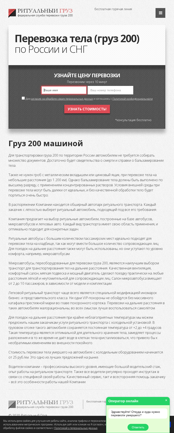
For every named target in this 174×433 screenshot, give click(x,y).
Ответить (138, 427)
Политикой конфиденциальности (132, 99)
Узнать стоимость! (87, 109)
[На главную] (40, 13)
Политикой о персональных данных (75, 428)
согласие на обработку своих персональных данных (62, 99)
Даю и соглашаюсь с (89, 99)
